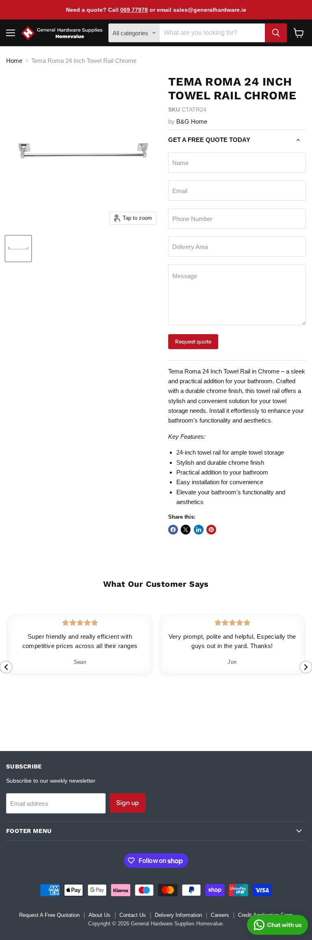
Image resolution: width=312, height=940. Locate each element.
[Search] (276, 33)
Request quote (193, 341)
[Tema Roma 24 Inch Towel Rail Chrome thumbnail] (18, 249)
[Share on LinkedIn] (199, 529)
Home (14, 60)
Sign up (127, 803)
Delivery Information (178, 915)
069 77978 (134, 9)
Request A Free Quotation (49, 915)
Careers (220, 915)
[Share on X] (186, 529)
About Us (99, 915)
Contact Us (132, 915)
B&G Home (191, 121)
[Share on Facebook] (173, 529)
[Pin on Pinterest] (211, 529)
